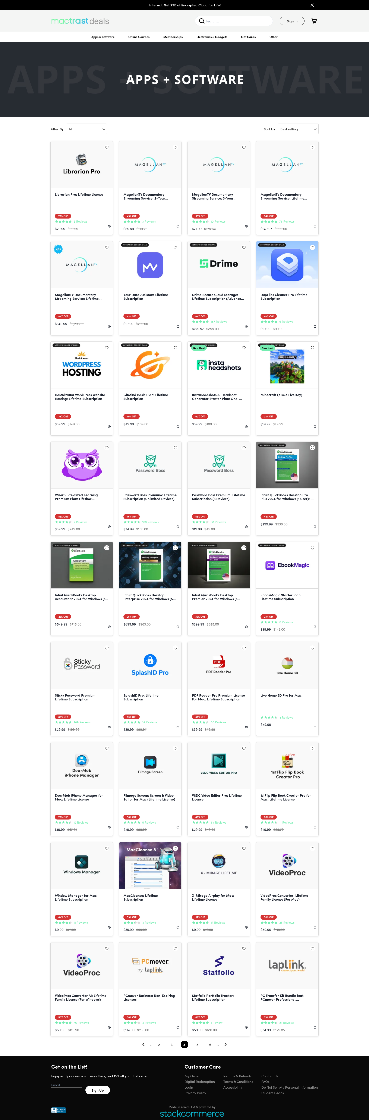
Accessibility (232, 1087)
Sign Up (98, 1090)
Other (273, 37)
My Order (192, 1075)
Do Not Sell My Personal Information (289, 1087)
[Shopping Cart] (314, 21)
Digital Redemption (199, 1081)
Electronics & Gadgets (211, 37)
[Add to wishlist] (106, 147)
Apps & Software (103, 37)
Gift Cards (248, 37)
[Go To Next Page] (225, 1044)
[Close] (312, 5)
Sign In (292, 21)
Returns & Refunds (237, 1075)
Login (188, 1087)
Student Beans (272, 1092)
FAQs (265, 1081)
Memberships (173, 37)
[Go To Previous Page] (143, 1044)
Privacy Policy (195, 1092)
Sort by (269, 129)
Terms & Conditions (238, 1081)
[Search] (202, 21)
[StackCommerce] (192, 1113)
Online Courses (139, 37)
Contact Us (269, 1075)
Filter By (56, 129)
